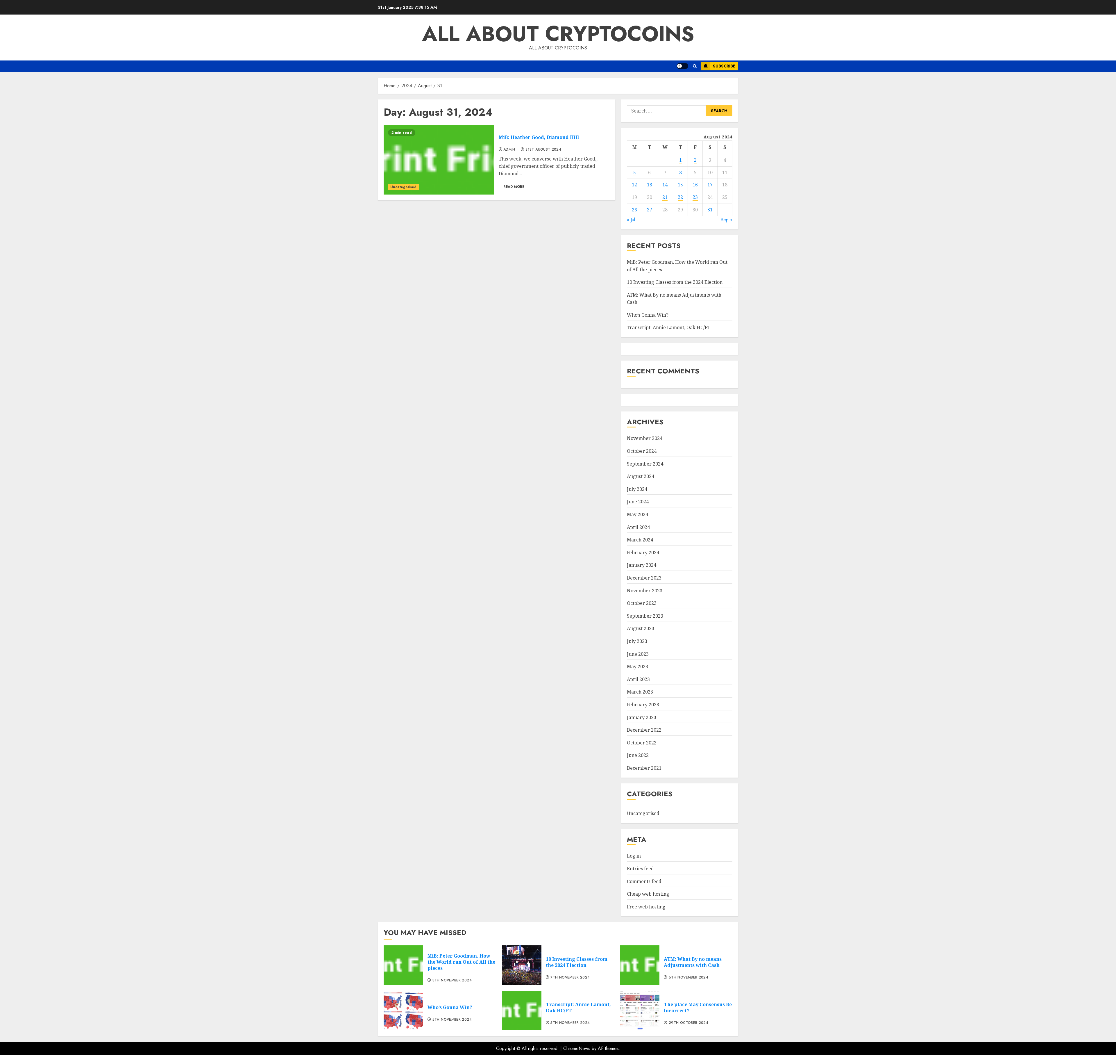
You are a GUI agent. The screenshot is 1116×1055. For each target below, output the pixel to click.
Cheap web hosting (648, 894)
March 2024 (640, 540)
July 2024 (637, 489)
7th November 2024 (570, 977)
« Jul (631, 219)
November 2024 (644, 438)
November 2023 (644, 590)
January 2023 (641, 717)
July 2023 (637, 641)
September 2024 (645, 464)
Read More (513, 186)
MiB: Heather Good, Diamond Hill (539, 137)
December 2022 (644, 730)
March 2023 (640, 692)
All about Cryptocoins (558, 34)
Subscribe (724, 66)
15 (680, 184)
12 (634, 184)
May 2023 (637, 666)
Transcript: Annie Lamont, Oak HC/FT (668, 327)
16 (695, 184)
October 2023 (642, 603)
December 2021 (644, 768)
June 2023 (638, 654)
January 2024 (641, 565)
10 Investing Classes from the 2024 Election (674, 282)
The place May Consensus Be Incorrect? (698, 1007)
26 (634, 209)
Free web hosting (646, 906)
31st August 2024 (543, 149)
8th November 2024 (452, 980)
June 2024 (638, 501)
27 (649, 209)
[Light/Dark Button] (682, 66)
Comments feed (644, 881)
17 (710, 184)
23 (695, 197)
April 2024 (638, 527)
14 (665, 184)
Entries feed (640, 868)
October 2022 (642, 742)
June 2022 (638, 755)
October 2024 (642, 451)
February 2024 (643, 552)
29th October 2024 (688, 1023)
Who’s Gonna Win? (647, 315)
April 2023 (638, 679)
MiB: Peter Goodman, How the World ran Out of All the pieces (461, 962)
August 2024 (640, 476)
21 (665, 197)
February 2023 (643, 704)
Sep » (726, 219)
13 (649, 184)
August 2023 (640, 628)
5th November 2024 (452, 1019)
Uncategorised (403, 187)
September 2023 (645, 616)
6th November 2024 (688, 977)
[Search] (694, 66)
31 (710, 209)
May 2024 (637, 514)
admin (509, 149)
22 (680, 197)
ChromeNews (576, 1048)
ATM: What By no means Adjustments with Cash (693, 962)
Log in (634, 856)
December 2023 (644, 578)
